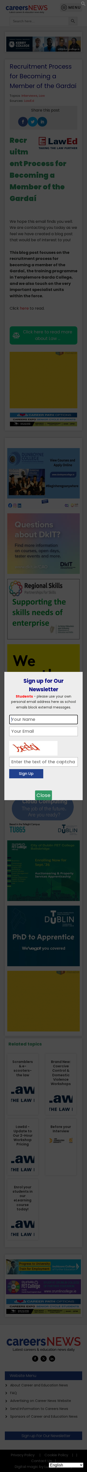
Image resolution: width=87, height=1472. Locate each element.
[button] (83, 5)
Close (43, 795)
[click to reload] (33, 747)
